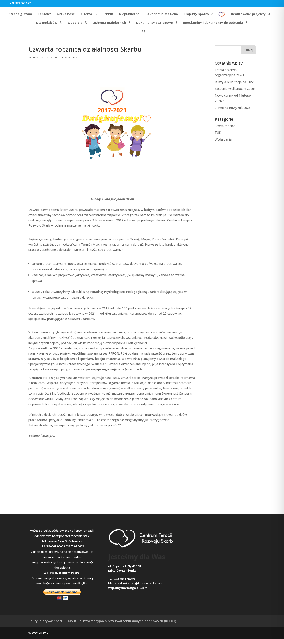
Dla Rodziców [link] (46, 23)
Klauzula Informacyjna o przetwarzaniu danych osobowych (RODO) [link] (122, 621)
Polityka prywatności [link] (45, 621)
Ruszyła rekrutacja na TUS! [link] (234, 82)
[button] (38, 3)
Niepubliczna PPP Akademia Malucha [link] (148, 14)
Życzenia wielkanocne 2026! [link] (235, 88)
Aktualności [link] (66, 14)
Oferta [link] (86, 14)
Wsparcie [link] (74, 23)
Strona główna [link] (20, 14)
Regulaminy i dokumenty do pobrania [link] (213, 23)
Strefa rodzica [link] (55, 57)
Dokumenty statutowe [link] (154, 23)
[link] (221, 16)
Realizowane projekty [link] (248, 14)
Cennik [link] (107, 14)
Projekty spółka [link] (196, 14)
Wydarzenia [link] (70, 57)
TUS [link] (218, 132)
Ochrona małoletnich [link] (109, 23)
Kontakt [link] (44, 14)
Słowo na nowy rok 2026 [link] (232, 108)
